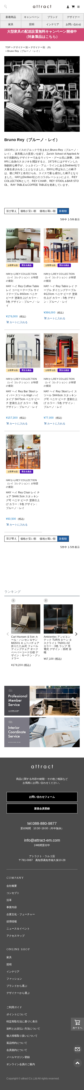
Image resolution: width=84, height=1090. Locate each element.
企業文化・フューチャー (20, 914)
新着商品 (11, 17)
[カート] (73, 6)
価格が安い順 (28, 211)
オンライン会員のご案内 (20, 1064)
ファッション (14, 978)
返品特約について (16, 1042)
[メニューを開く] (78, 6)
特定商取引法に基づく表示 (21, 1021)
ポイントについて (16, 1014)
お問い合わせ (73, 24)
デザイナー (73, 17)
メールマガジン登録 (18, 1057)
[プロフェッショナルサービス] (42, 687)
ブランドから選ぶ (16, 985)
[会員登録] (68, 6)
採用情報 (11, 921)
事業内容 (11, 907)
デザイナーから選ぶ (18, 993)
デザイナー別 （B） (41, 47)
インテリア (52, 24)
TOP (8, 47)
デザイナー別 (20, 47)
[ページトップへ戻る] (77, 1060)
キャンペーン (31, 17)
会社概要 (11, 885)
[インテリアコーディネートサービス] (42, 719)
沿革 (9, 900)
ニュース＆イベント (18, 928)
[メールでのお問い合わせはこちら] (77, 1046)
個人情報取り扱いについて (21, 1035)
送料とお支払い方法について (23, 1028)
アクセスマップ (15, 935)
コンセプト (12, 893)
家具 (10, 24)
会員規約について (16, 1050)
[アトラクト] (42, 767)
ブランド (52, 17)
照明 (31, 24)
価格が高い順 (47, 211)
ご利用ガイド (14, 1007)
